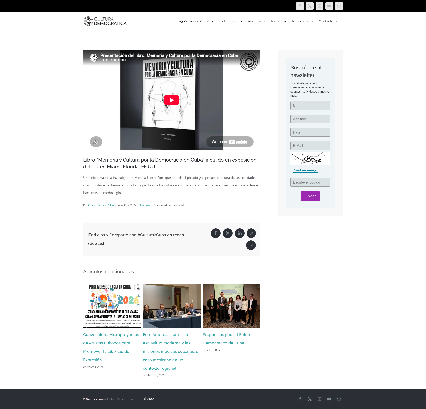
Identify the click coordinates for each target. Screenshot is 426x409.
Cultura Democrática (101, 205)
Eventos (145, 205)
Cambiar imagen (305, 170)
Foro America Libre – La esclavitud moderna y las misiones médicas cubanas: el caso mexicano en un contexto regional (171, 351)
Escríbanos (146, 399)
